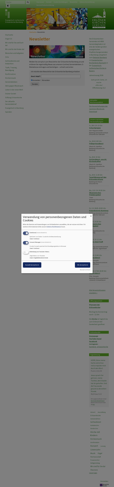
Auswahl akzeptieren (32, 265)
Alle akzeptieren (82, 265)
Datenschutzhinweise (54, 227)
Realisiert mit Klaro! (85, 270)
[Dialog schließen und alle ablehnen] (91, 215)
